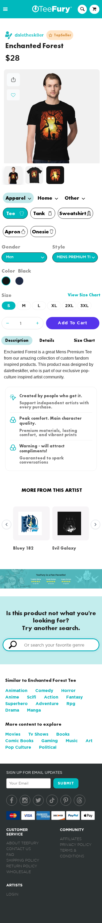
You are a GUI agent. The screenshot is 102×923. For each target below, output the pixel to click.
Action (51, 697)
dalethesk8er (29, 35)
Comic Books (19, 740)
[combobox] (51, 644)
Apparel (16, 197)
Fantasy (74, 697)
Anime (12, 697)
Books (63, 734)
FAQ (10, 855)
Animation (16, 690)
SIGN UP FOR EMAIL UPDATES (34, 772)
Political (47, 747)
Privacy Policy (76, 845)
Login (12, 894)
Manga (34, 710)
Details (46, 340)
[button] (13, 94)
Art (89, 740)
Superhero (16, 703)
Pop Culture (18, 747)
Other (73, 197)
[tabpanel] (52, 116)
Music (72, 740)
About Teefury (22, 843)
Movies (12, 734)
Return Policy (21, 866)
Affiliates (71, 839)
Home (46, 197)
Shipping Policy (22, 860)
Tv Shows (38, 734)
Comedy (44, 690)
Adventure (47, 703)
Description (17, 340)
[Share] (13, 85)
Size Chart (84, 340)
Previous (5, 524)
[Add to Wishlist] (13, 95)
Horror (68, 690)
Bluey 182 (23, 548)
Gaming (49, 740)
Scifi (31, 697)
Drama (12, 710)
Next (94, 524)
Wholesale (18, 872)
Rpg (70, 703)
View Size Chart (84, 295)
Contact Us (18, 849)
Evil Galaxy (64, 548)
